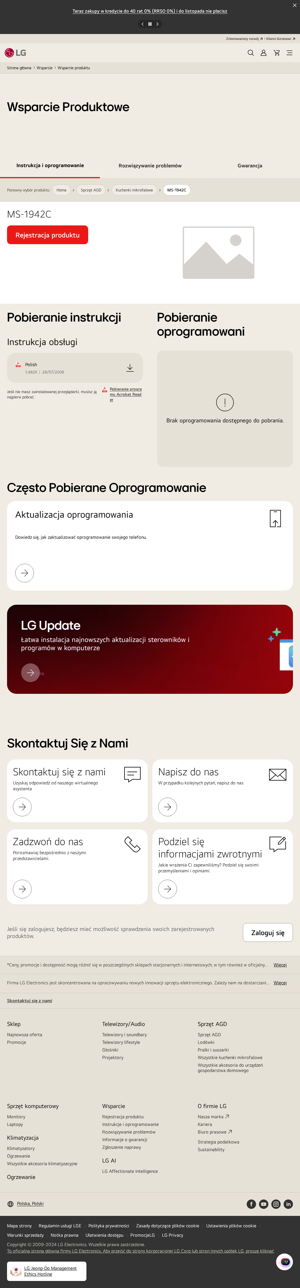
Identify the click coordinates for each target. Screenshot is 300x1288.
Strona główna (19, 67)
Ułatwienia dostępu (104, 1235)
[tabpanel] (150, 443)
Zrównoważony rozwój (242, 39)
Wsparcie (44, 67)
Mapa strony (19, 1225)
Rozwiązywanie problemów (129, 1132)
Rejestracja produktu (123, 1116)
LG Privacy (172, 1235)
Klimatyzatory (21, 1148)
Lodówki (206, 1042)
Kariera (205, 1124)
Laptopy (15, 1124)
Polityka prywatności (108, 1225)
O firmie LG (212, 1105)
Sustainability (211, 1149)
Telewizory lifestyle (121, 1042)
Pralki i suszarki (213, 1050)
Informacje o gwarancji (124, 1139)
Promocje (16, 1042)
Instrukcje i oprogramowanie (130, 1124)
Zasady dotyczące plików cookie (167, 1225)
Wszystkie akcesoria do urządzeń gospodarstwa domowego (230, 1067)
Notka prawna (65, 1235)
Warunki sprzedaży (25, 1235)
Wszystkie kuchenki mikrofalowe (230, 1057)
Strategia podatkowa (218, 1142)
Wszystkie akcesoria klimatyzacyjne (42, 1163)
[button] (251, 53)
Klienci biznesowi (278, 39)
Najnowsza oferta (24, 1034)
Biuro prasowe (212, 1132)
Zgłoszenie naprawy (121, 1147)
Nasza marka (211, 1116)
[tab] (50, 166)
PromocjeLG (142, 1235)
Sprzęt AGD (209, 1034)
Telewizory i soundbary (124, 1034)
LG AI (109, 1160)
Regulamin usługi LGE (60, 1225)
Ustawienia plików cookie (231, 1225)
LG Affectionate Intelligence (130, 1171)
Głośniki (110, 1050)
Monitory (16, 1116)
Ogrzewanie (18, 1156)
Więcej (280, 965)
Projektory (112, 1057)
